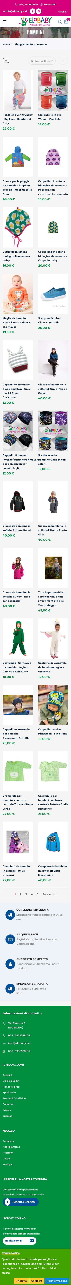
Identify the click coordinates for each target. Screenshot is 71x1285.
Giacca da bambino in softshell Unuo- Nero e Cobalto (52, 389)
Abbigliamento (23, 44)
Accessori (8, 1152)
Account (7, 1074)
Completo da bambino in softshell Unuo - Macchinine (52, 870)
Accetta (22, 1280)
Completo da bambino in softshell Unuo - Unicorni (17, 870)
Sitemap (7, 1115)
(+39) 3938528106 (28, 4)
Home (6, 44)
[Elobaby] (35, 21)
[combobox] (60, 22)
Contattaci (9, 1104)
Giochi (6, 1158)
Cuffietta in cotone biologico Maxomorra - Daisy (17, 256)
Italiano (62, 11)
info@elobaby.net (19, 1043)
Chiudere (36, 1280)
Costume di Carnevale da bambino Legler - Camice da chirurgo (17, 667)
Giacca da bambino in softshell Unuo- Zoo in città (52, 530)
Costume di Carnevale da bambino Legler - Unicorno (52, 667)
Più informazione (57, 1280)
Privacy (7, 1110)
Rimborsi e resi (11, 1086)
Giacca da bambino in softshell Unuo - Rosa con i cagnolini (17, 596)
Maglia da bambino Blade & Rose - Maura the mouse (16, 322)
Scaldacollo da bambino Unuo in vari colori (52, 459)
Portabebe (9, 1141)
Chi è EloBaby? (11, 1080)
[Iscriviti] (31, 1241)
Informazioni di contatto (22, 1013)
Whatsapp (49, 4)
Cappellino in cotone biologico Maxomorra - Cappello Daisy (52, 256)
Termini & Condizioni (14, 1098)
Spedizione (9, 1092)
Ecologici (8, 1164)
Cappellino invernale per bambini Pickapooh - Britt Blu (16, 733)
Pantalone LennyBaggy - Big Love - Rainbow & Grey (18, 119)
